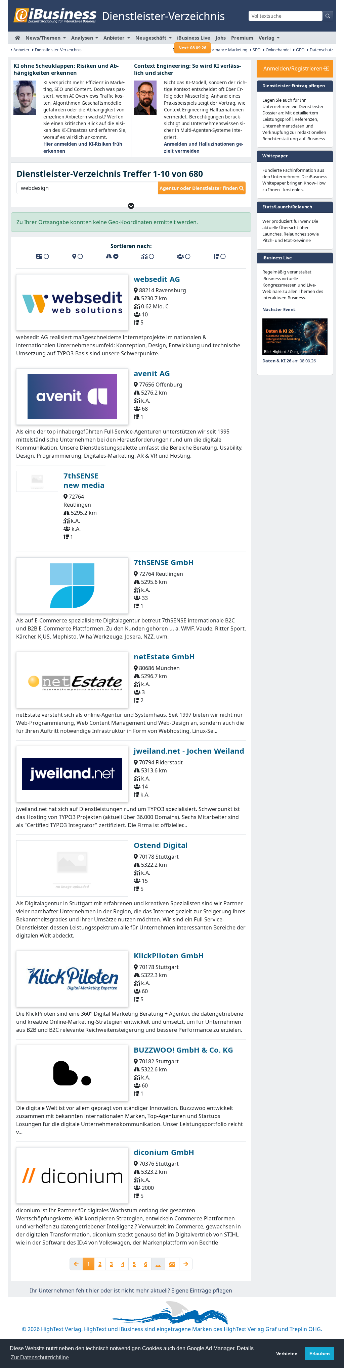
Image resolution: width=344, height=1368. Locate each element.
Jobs (221, 38)
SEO (256, 50)
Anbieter (21, 50)
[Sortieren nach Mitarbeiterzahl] (183, 256)
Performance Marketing (224, 50)
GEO (299, 50)
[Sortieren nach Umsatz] (147, 256)
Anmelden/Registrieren (292, 68)
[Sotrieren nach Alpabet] (42, 256)
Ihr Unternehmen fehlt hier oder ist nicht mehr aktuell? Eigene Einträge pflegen (131, 1290)
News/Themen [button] (44, 38)
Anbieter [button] (114, 38)
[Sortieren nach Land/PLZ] (77, 256)
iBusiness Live (193, 39)
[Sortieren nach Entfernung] (112, 256)
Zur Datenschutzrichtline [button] (40, 1357)
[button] (131, 206)
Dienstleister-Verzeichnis (58, 50)
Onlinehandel (278, 50)
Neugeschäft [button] (151, 38)
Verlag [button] (267, 38)
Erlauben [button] (319, 1353)
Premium (242, 38)
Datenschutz (321, 50)
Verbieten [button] (287, 1353)
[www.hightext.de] (172, 1312)
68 (172, 1264)
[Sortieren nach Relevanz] (220, 256)
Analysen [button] (82, 38)
